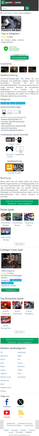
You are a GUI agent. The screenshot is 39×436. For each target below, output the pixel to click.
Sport (2, 384)
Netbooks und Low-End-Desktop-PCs (13, 117)
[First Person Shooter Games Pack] (6, 217)
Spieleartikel (11, 423)
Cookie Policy (29, 425)
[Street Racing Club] (6, 320)
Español (23, 430)
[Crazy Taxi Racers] (37, 424)
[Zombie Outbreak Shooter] (6, 305)
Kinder (2, 366)
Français (32, 430)
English (6, 430)
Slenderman (4, 380)
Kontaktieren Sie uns (25, 423)
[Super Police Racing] (6, 231)
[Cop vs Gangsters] (29, 305)
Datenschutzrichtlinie (14, 425)
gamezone (13, 2)
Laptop (2, 370)
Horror (20, 363)
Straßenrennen (5, 387)
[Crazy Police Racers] (17, 217)
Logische (3, 373)
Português (19, 432)
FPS (19, 359)
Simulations (22, 377)
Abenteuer (4, 356)
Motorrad (21, 366)
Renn (19, 373)
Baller (20, 356)
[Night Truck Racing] (2, 424)
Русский (15, 430)
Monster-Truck (5, 377)
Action (2, 359)
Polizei (15, 13)
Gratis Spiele (7, 13)
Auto (2, 363)
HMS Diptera (8, 270)
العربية (11, 432)
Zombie (3, 391)
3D (1, 352)
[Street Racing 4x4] (17, 305)
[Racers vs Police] (29, 217)
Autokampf (22, 352)
